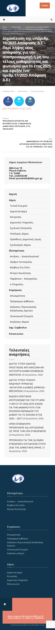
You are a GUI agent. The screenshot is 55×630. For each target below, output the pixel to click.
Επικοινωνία (16, 333)
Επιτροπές (15, 216)
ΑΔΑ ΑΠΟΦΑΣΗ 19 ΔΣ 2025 (17, 108)
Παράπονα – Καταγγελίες (23, 278)
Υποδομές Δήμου (19, 233)
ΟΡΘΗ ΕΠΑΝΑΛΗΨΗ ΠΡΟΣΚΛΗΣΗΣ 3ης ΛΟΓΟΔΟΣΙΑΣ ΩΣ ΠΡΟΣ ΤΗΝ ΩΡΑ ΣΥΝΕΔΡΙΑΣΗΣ (27, 427)
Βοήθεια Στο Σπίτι (20, 267)
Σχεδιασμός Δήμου (20, 244)
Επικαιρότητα (17, 295)
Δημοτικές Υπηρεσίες (21, 222)
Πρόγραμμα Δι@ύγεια (22, 301)
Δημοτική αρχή (14, 572)
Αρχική (13, 194)
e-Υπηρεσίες (16, 284)
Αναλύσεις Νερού (19, 321)
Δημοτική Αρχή (18, 211)
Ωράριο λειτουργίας (21, 261)
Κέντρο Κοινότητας (20, 273)
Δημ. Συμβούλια (18, 327)
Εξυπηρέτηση (16, 250)
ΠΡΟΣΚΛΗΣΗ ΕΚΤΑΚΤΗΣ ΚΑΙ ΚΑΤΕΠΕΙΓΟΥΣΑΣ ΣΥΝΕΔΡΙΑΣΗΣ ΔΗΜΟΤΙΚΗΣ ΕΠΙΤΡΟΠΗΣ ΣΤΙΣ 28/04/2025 (17, 123)
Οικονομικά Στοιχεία (21, 316)
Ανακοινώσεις (16, 27)
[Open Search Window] (51, 19)
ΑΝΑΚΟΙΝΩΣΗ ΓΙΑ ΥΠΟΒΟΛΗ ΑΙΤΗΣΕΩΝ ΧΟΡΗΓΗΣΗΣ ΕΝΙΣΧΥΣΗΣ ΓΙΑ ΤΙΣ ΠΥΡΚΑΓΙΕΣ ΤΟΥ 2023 (35, 143)
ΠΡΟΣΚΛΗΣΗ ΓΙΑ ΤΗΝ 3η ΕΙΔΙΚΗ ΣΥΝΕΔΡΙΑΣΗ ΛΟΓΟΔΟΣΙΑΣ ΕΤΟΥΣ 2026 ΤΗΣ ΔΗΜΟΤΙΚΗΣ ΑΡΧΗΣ (27, 444)
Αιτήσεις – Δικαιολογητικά (24, 256)
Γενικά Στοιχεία (18, 205)
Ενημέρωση (15, 290)
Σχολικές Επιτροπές (21, 228)
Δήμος (12, 200)
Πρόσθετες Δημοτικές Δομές (25, 239)
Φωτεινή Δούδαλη (37, 91)
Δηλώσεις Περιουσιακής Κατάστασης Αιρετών (23, 308)
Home (5, 27)
